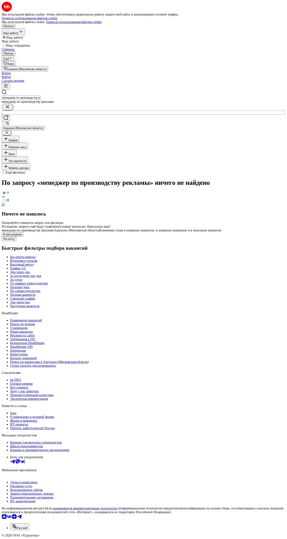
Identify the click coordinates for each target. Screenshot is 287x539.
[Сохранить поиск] (6, 118)
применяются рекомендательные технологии (85, 508)
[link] (9, 63)
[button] (6, 73)
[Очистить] (7, 107)
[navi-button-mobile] (6, 86)
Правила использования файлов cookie (74, 22)
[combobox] (21, 97)
